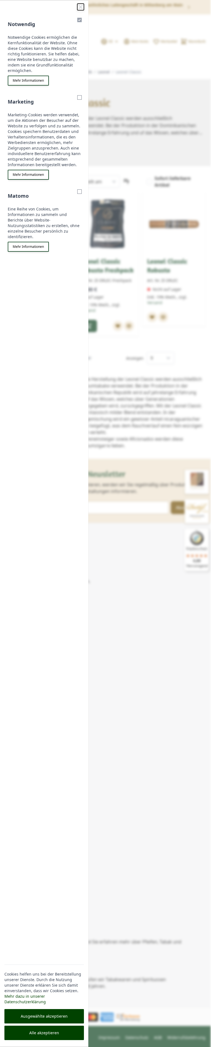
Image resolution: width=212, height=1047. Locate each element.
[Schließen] (80, 7)
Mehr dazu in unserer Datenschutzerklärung (25, 999)
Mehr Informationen (28, 80)
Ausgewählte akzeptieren (44, 1016)
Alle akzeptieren (44, 1032)
